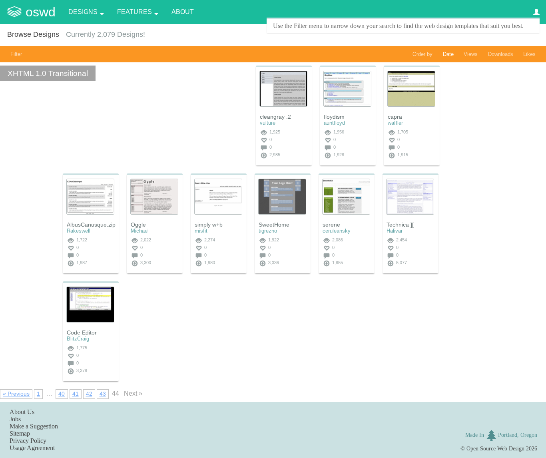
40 (61, 393)
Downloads (500, 54)
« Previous (16, 393)
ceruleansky (337, 231)
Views (471, 54)
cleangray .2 (275, 117)
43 (103, 393)
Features (134, 11)
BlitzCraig (78, 339)
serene (331, 224)
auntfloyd (334, 123)
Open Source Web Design (495, 448)
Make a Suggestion (34, 426)
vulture (267, 123)
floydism (334, 117)
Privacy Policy (28, 440)
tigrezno (268, 231)
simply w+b (209, 224)
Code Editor (82, 332)
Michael (140, 231)
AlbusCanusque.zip (91, 224)
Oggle (138, 224)
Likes (529, 54)
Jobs (15, 419)
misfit (201, 231)
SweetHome (274, 224)
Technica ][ (400, 224)
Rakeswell (78, 231)
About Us (22, 411)
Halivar (395, 231)
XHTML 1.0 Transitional (48, 73)
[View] (283, 88)
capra (395, 117)
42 (89, 393)
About (182, 11)
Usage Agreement (32, 447)
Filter (16, 54)
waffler (395, 123)
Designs (83, 11)
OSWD (41, 12)
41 (75, 393)
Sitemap (20, 433)
